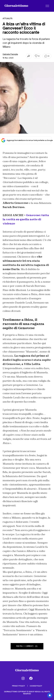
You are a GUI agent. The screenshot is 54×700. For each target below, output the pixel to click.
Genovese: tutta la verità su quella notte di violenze (26, 219)
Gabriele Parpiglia (10, 54)
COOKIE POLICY (36, 686)
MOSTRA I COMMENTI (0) (27, 646)
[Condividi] (29, 56)
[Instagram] (23, 678)
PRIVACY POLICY (18, 686)
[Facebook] (31, 678)
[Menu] (47, 6)
